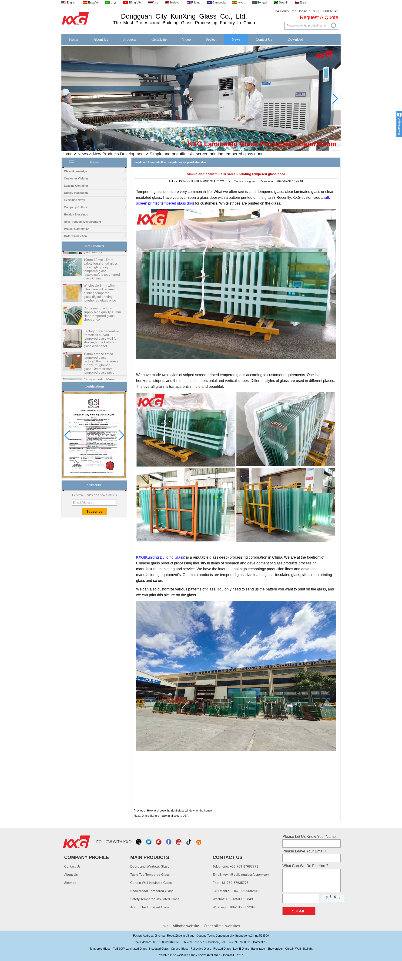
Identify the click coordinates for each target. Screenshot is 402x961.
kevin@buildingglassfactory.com (246, 874)
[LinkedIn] (149, 842)
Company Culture (75, 207)
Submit (299, 911)
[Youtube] (179, 842)
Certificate (159, 39)
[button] (193, 147)
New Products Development (119, 154)
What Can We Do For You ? (305, 866)
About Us (101, 39)
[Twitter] (139, 842)
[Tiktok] (189, 842)
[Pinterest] (159, 842)
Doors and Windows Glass (149, 866)
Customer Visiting (76, 178)
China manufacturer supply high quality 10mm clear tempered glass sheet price (102, 299)
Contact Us (264, 39)
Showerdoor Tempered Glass (151, 891)
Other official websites (222, 926)
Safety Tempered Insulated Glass (154, 899)
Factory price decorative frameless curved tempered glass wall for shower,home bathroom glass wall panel (101, 324)
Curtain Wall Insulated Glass (151, 883)
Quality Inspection (76, 193)
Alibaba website (186, 926)
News (236, 39)
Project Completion (76, 229)
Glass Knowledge (75, 171)
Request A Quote (319, 17)
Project (211, 39)
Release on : (268, 181)
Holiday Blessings (76, 214)
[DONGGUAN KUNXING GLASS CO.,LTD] (75, 25)
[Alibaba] (199, 842)
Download (295, 39)
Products (129, 39)
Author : (174, 181)
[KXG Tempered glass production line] (201, 149)
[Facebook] (169, 842)
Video (186, 39)
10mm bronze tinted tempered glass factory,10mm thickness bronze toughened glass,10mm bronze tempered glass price (101, 348)
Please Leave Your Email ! (304, 851)
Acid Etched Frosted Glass (149, 907)
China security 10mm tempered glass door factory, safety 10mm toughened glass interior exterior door (101, 372)
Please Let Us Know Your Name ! (310, 836)
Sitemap (70, 883)
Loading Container (76, 185)
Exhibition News (74, 200)
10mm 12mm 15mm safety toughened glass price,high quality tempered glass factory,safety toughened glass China (102, 254)
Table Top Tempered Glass (150, 874)
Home (73, 39)
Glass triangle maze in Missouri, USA (165, 815)
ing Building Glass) (169, 557)
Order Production (75, 236)
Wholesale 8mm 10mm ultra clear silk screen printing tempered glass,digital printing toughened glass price (100, 278)
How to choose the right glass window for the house (179, 810)
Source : (239, 181)
